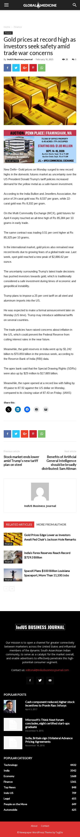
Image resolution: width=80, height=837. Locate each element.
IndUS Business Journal (20, 59)
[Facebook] (30, 680)
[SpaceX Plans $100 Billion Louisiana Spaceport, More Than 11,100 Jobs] (13, 575)
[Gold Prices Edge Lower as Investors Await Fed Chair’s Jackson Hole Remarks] (13, 539)
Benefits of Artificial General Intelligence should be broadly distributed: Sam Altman (59, 462)
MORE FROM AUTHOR (51, 524)
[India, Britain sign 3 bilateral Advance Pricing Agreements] (13, 742)
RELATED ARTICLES (19, 524)
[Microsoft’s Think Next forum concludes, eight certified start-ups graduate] (13, 724)
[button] (75, 5)
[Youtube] (50, 680)
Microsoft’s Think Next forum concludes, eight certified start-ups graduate (47, 723)
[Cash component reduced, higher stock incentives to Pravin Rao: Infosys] (10, 706)
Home (7, 27)
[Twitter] (40, 680)
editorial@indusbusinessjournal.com (47, 670)
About (34, 825)
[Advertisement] (40, 16)
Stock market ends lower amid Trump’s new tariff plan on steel (21, 461)
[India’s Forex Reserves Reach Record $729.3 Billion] (13, 557)
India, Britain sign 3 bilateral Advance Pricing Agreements (49, 739)
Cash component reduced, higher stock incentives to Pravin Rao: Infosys (50, 703)
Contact (45, 825)
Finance (18, 27)
